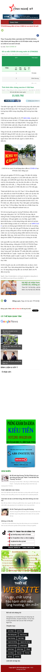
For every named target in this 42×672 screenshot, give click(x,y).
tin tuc (10, 656)
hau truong (23, 634)
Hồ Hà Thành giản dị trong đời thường (22, 509)
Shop (28, 649)
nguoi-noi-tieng (25, 642)
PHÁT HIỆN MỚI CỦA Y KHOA (10, 490)
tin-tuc (17, 656)
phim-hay (20, 649)
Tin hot (27, 653)
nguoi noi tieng (12, 642)
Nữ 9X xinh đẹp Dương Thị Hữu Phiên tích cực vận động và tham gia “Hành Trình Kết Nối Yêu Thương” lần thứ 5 (24, 477)
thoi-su (19, 653)
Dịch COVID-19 (11, 46)
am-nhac (11, 631)
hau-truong (11, 638)
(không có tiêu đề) (7, 521)
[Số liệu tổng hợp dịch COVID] (12, 101)
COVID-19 (33, 168)
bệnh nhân (27, 118)
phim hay (11, 649)
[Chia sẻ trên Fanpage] (2, 31)
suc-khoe (11, 653)
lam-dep (21, 638)
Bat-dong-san (12, 634)
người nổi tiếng (12, 645)
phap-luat (23, 645)
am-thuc (19, 631)
